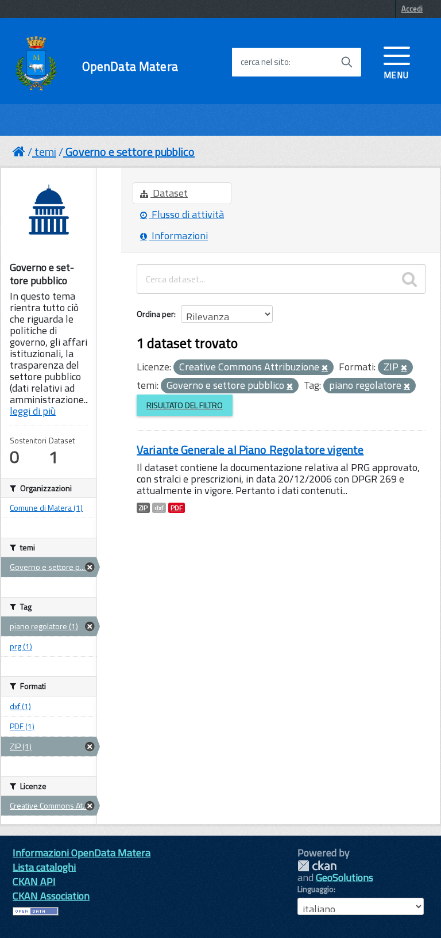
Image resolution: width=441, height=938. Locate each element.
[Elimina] (325, 368)
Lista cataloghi (44, 867)
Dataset (169, 193)
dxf (159, 508)
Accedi (412, 8)
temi (45, 151)
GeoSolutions (344, 877)
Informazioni (178, 235)
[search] (409, 279)
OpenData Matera (130, 66)
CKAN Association (51, 895)
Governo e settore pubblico (130, 151)
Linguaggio (315, 889)
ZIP (143, 508)
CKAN (316, 866)
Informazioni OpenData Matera (81, 852)
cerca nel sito (265, 62)
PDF (177, 508)
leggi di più (33, 411)
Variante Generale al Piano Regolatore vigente (250, 449)
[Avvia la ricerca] (346, 62)
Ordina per (155, 314)
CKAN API (34, 881)
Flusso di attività (186, 214)
